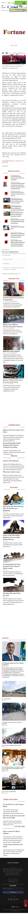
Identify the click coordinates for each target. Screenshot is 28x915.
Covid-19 (12, 175)
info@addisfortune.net (13, 881)
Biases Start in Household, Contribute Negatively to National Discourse (18, 235)
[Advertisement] (14, 407)
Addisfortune (6, 909)
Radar (12, 218)
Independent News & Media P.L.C (18, 909)
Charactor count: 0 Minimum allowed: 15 (11, 273)
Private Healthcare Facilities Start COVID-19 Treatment (17, 178)
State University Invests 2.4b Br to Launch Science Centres (18, 194)
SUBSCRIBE (13, 892)
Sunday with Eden (14, 232)
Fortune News (13, 191)
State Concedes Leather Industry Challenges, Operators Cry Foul (17, 214)
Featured (12, 211)
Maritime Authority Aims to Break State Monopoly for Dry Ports (17, 221)
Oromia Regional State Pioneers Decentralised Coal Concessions (17, 201)
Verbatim (12, 182)
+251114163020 (14, 879)
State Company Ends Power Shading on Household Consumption (17, 208)
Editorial (12, 225)
